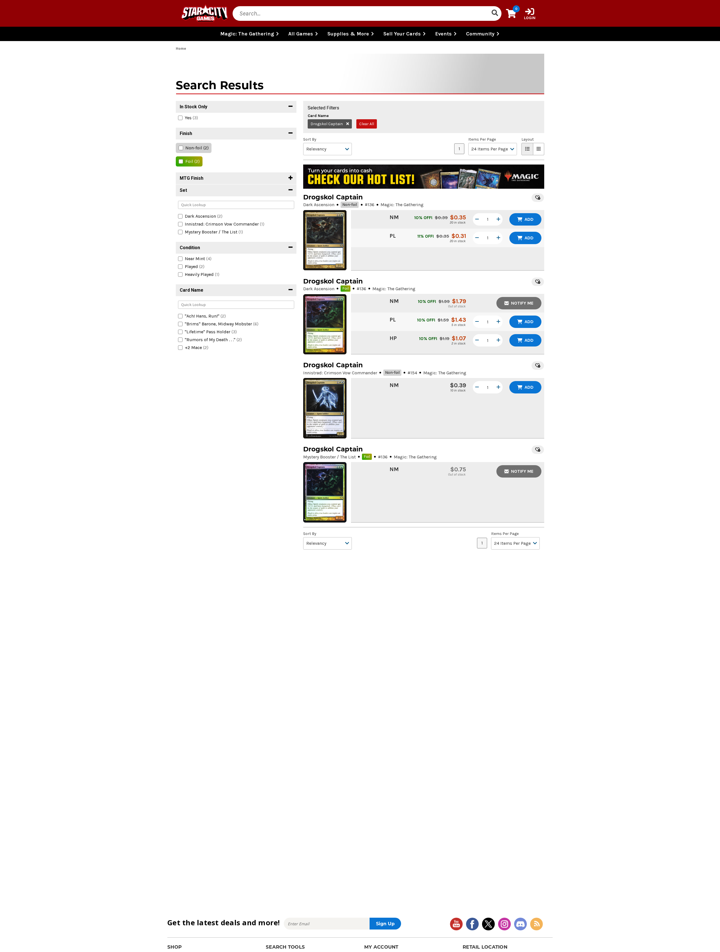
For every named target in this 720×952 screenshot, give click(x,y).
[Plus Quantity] (498, 219)
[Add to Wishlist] (538, 197)
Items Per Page (482, 139)
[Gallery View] (538, 149)
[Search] (494, 13)
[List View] (527, 149)
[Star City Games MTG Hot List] (423, 177)
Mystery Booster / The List (329, 457)
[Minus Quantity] (477, 219)
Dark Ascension (318, 204)
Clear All (366, 123)
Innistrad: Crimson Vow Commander (340, 372)
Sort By (309, 139)
